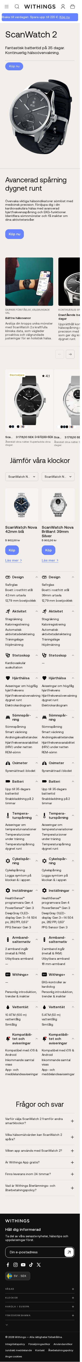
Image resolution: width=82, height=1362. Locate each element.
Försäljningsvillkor (39, 1344)
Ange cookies (13, 1356)
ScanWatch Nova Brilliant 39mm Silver (57, 531)
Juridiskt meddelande (18, 1350)
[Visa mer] (40, 1325)
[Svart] (10, 426)
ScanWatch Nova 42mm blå (21, 529)
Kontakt (40, 1350)
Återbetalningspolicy (60, 1350)
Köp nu (63, 17)
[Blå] (12, 426)
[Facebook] (7, 1264)
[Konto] (63, 6)
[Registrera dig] (69, 1252)
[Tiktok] (31, 1264)
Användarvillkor (63, 1344)
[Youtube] (23, 1264)
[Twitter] (38, 1264)
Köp (12, 550)
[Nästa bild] (70, 354)
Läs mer (12, 560)
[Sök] (17, 6)
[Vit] (15, 426)
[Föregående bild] (59, 354)
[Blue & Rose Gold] (23, 426)
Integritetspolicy (15, 1344)
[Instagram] (15, 1264)
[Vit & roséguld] (20, 426)
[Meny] (6, 6)
